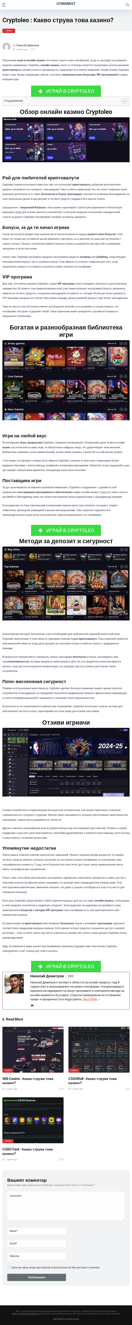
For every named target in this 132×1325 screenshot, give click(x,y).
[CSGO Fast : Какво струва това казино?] (33, 1120)
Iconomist (66, 3)
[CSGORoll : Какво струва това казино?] (99, 1050)
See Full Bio (90, 999)
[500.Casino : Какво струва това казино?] (33, 1050)
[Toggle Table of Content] (122, 101)
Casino (9, 31)
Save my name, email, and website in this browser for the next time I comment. (56, 1267)
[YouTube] (32, 1005)
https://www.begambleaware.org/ (26, 1314)
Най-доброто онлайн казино (66, 1319)
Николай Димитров (27, 45)
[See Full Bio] (99, 999)
